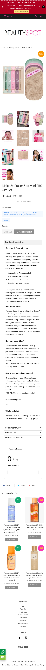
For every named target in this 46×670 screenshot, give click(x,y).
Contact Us (23, 612)
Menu (9, 16)
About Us (23, 609)
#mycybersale (23, 623)
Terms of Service (7, 665)
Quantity (5, 226)
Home (3, 47)
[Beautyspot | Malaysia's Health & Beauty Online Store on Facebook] (20, 638)
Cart (40, 16)
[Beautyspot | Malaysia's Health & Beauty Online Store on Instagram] (26, 638)
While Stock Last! (21, 11)
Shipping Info (23, 618)
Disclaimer (23, 620)
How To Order (23, 615)
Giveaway (23, 626)
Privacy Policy (19, 665)
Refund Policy (39, 665)
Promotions (6, 208)
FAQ (23, 606)
